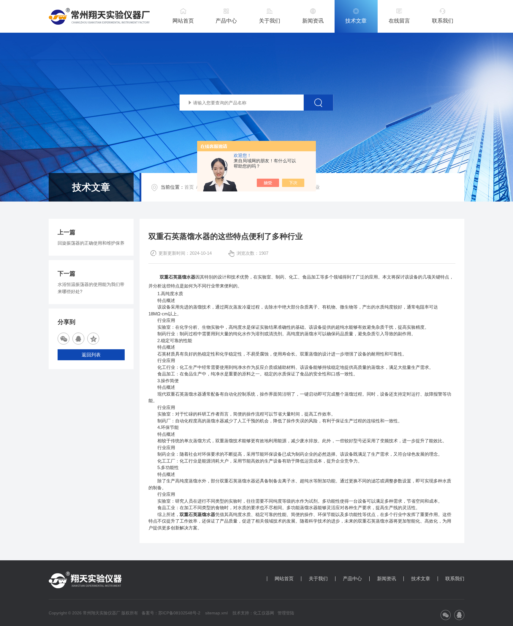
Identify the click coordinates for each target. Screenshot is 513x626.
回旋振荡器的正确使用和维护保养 (91, 243)
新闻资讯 (313, 21)
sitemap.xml (216, 613)
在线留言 (399, 21)
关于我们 (269, 21)
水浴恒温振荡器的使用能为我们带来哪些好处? (91, 288)
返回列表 (91, 354)
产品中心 (226, 21)
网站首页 (183, 21)
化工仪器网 (263, 613)
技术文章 (356, 21)
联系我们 (442, 21)
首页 (189, 187)
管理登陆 (286, 613)
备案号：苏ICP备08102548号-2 (171, 613)
